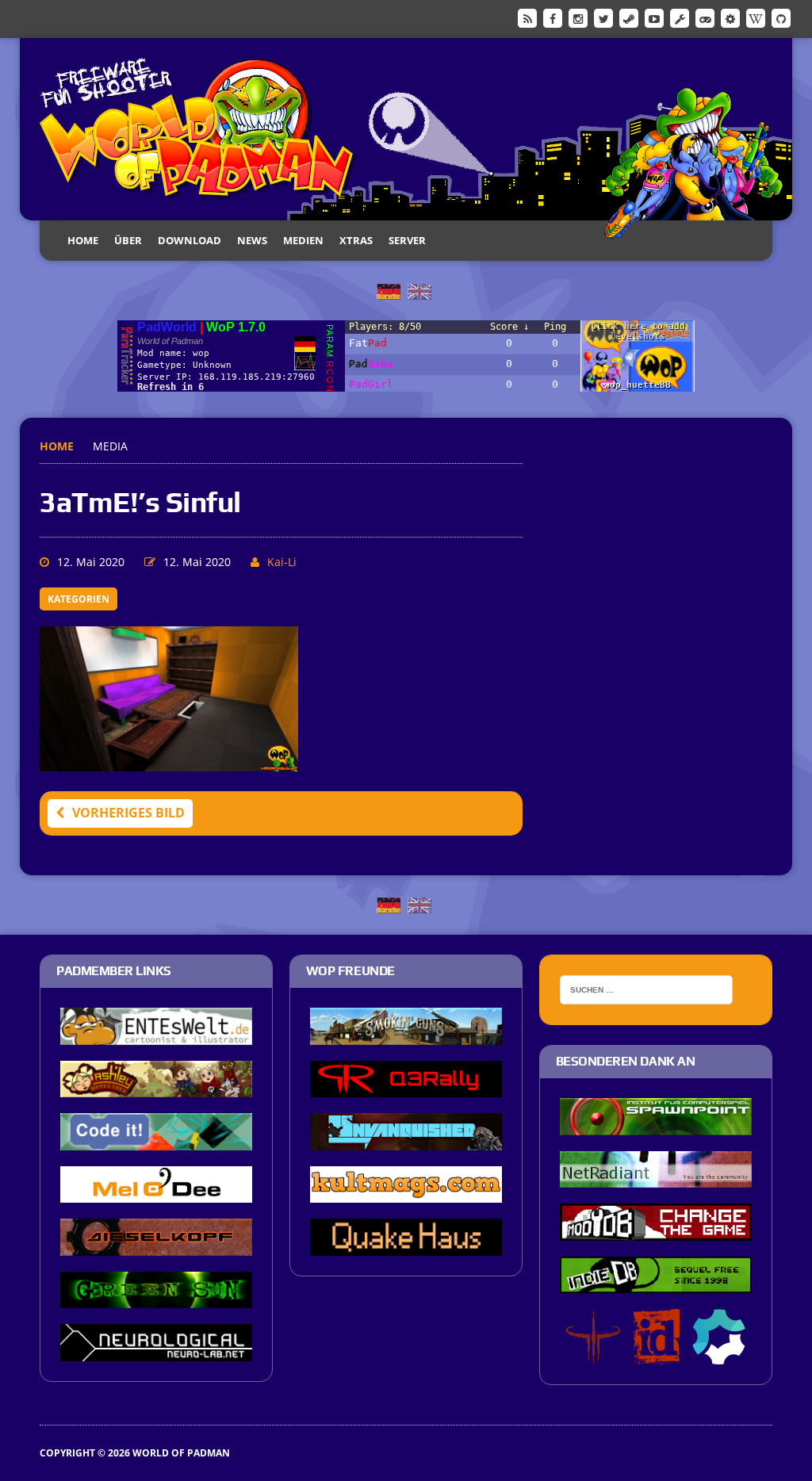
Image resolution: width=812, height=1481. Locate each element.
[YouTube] (654, 17)
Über (128, 240)
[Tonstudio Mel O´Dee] (156, 1192)
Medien (303, 240)
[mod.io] (730, 17)
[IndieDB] (705, 17)
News (252, 240)
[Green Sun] (156, 1298)
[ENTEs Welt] (156, 1034)
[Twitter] (603, 17)
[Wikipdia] (756, 17)
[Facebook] (553, 17)
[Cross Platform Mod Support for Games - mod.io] (718, 1354)
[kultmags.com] (406, 1192)
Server (407, 240)
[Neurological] (156, 1350)
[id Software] (657, 1354)
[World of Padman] (406, 129)
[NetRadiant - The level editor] (656, 1177)
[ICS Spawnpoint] (656, 1124)
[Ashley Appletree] (156, 1086)
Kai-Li (282, 561)
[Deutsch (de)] (388, 290)
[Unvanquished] (406, 1139)
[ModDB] (679, 17)
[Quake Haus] (406, 1244)
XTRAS (356, 240)
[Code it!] (156, 1139)
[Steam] (629, 17)
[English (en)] (419, 290)
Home (82, 240)
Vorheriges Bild (128, 812)
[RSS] (527, 17)
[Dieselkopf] (156, 1244)
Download (189, 240)
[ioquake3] (593, 1354)
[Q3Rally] (406, 1086)
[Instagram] (578, 17)
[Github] (781, 17)
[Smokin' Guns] (406, 1034)
